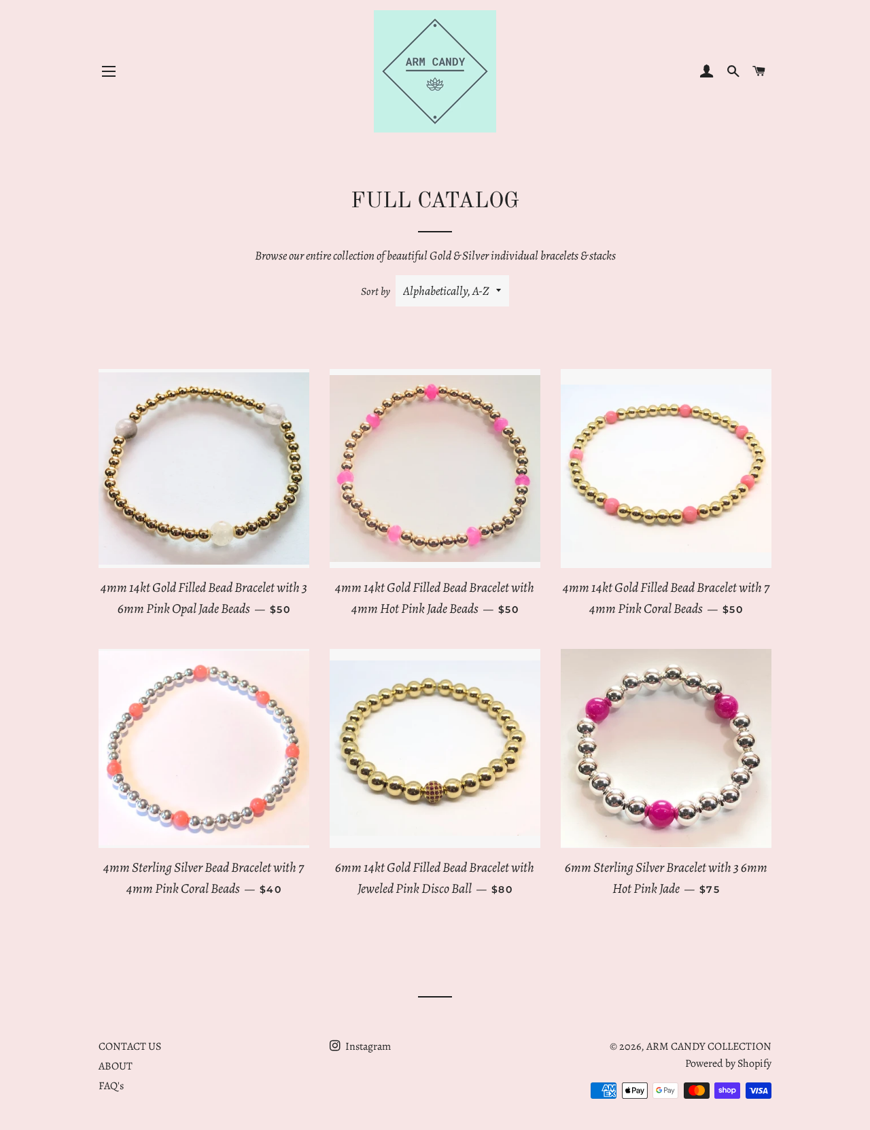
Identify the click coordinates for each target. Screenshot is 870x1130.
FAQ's (111, 1085)
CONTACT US (130, 1046)
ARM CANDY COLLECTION (708, 1046)
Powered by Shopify (728, 1063)
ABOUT (116, 1066)
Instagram (367, 1046)
